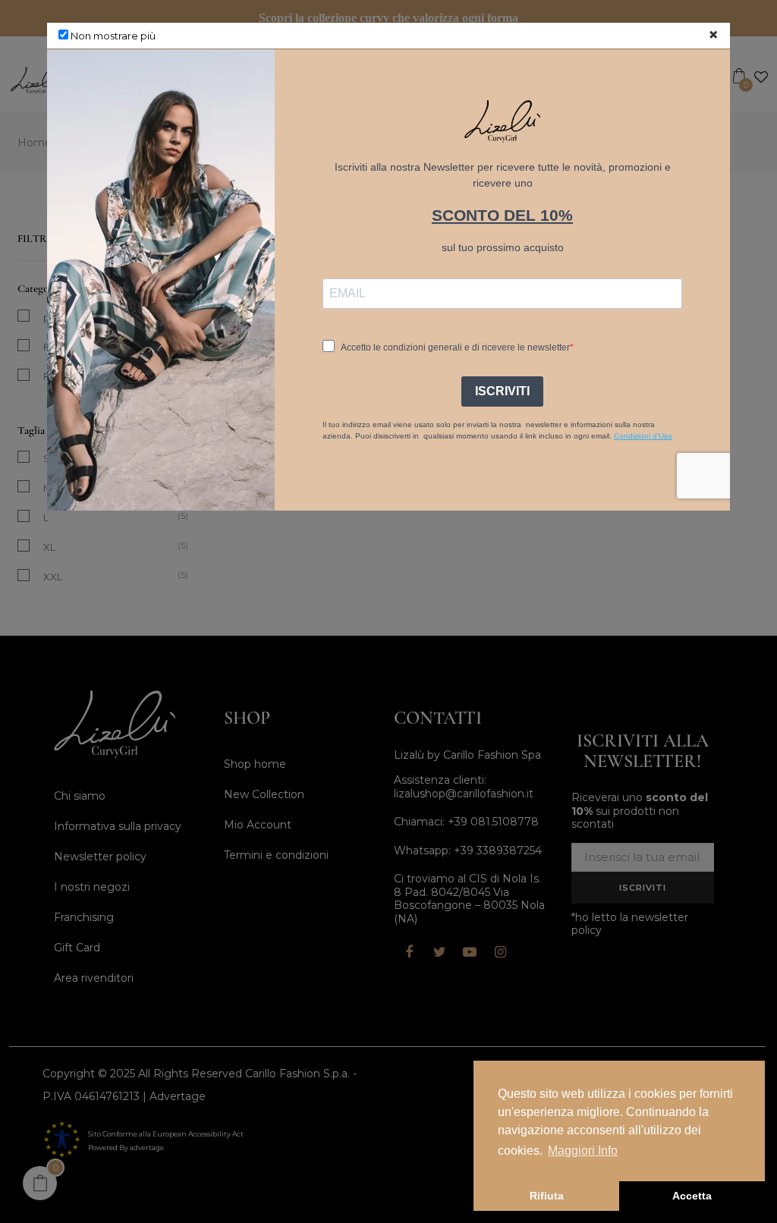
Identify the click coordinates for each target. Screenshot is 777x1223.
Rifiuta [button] (547, 1196)
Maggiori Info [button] (583, 1150)
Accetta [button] (692, 1196)
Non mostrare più (112, 36)
